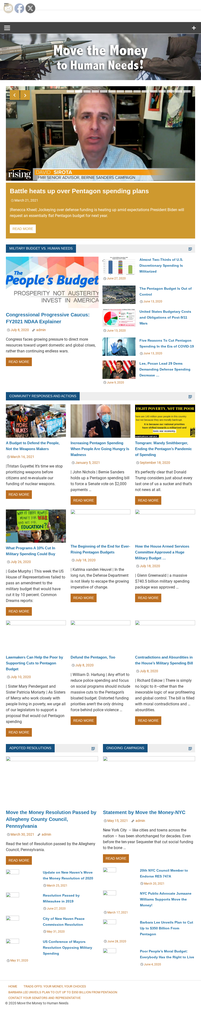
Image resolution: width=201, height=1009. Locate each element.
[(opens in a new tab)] (52, 308)
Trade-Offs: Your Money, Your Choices (55, 986)
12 (162, 91)
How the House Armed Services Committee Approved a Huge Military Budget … (162, 552)
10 (145, 91)
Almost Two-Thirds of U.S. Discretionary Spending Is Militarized (161, 265)
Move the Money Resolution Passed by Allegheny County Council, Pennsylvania (51, 819)
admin (41, 330)
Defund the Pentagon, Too (93, 657)
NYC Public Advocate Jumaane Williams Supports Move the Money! (165, 899)
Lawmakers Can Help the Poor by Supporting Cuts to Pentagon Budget (34, 663)
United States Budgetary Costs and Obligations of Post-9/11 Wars (165, 317)
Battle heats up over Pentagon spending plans (79, 191)
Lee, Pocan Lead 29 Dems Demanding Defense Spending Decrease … (164, 369)
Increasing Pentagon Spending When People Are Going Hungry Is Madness (100, 449)
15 (187, 91)
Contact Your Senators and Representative (44, 998)
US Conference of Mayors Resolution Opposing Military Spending (67, 947)
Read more (23, 229)
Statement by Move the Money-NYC (148, 812)
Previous (15, 95)
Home (12, 986)
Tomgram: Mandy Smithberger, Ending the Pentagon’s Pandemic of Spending (163, 449)
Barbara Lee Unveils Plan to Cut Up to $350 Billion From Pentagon (166, 928)
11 (153, 91)
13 (170, 91)
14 (178, 91)
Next (25, 95)
